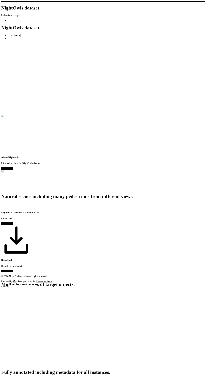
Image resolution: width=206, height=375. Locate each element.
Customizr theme (44, 281)
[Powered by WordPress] (14, 281)
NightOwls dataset (18, 276)
